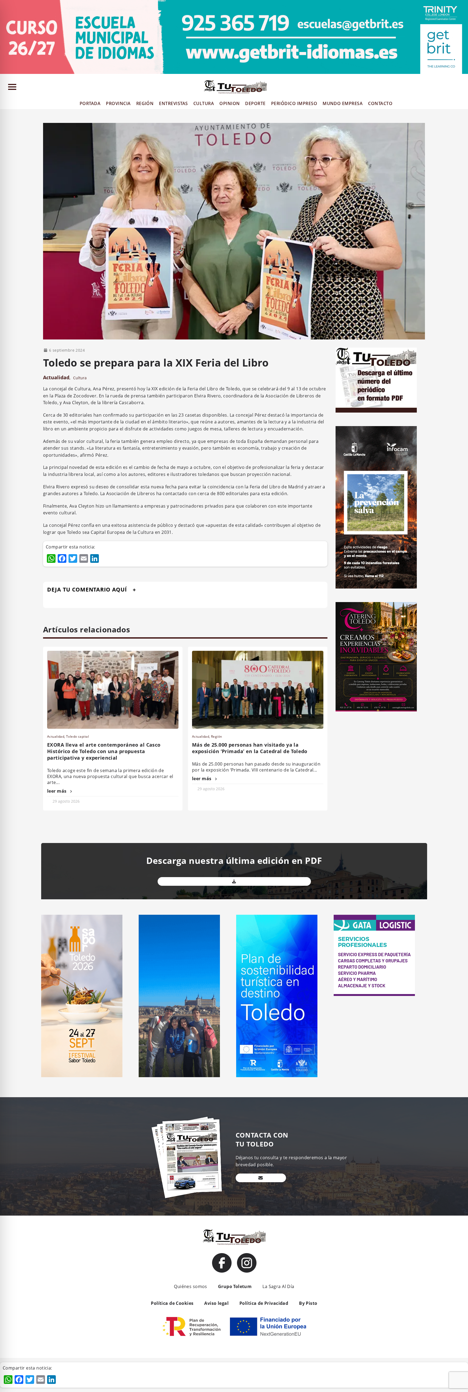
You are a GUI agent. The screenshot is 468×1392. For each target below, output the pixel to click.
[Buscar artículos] (461, 87)
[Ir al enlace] (222, 1263)
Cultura (80, 377)
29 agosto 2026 (66, 801)
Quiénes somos (190, 1286)
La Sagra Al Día (278, 1286)
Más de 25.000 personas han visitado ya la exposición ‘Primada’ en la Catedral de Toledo (249, 747)
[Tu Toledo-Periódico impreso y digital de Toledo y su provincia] (235, 86)
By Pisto (308, 1303)
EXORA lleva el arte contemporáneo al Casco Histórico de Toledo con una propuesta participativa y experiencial (104, 751)
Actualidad (56, 377)
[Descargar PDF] (234, 881)
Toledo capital (77, 736)
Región (216, 736)
